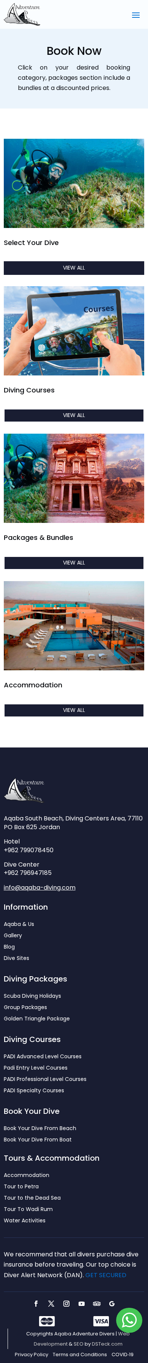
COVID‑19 (123, 1354)
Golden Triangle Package (37, 1019)
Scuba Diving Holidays (32, 996)
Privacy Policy (31, 1354)
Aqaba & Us (19, 924)
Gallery (13, 936)
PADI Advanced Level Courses (43, 1057)
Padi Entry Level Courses (36, 1068)
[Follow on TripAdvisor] (97, 1304)
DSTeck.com (107, 1343)
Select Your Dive (31, 242)
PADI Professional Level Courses (45, 1079)
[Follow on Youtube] (82, 1304)
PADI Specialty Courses (34, 1091)
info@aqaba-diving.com (40, 887)
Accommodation (33, 685)
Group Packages (25, 1008)
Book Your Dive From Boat (38, 1140)
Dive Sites (16, 958)
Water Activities (25, 1221)
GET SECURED (105, 1275)
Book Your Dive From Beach (40, 1129)
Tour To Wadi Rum (28, 1209)
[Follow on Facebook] (36, 1304)
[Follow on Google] (112, 1304)
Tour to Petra (21, 1187)
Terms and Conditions (80, 1354)
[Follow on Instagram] (66, 1304)
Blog (9, 947)
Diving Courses (29, 390)
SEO (78, 1343)
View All (74, 267)
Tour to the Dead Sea (32, 1198)
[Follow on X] (51, 1304)
